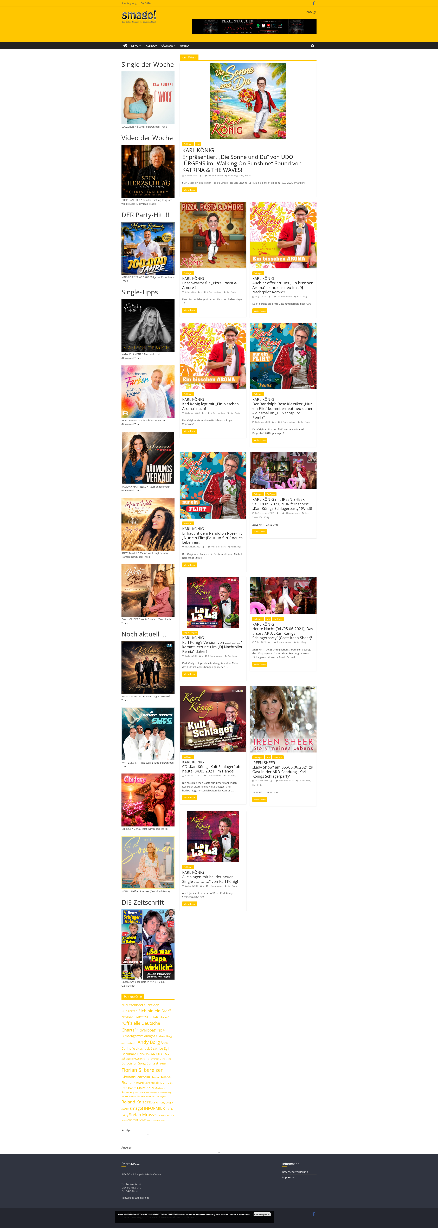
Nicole (148, 1096)
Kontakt (185, 45)
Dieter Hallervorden (149, 1058)
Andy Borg (149, 1042)
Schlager (188, 144)
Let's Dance (128, 1088)
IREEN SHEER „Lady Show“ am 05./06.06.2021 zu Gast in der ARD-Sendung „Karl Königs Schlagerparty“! (282, 769)
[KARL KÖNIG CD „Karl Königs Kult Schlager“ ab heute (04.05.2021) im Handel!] (213, 688)
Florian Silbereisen (142, 1070)
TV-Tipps (271, 494)
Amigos (149, 1036)
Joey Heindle (166, 1082)
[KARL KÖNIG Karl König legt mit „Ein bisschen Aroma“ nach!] (213, 325)
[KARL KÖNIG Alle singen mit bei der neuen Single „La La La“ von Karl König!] (213, 813)
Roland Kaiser (135, 1102)
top (197, 144)
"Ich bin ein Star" (155, 1011)
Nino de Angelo (159, 1096)
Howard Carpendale (146, 1083)
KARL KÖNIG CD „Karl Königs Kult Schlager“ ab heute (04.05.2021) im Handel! (211, 766)
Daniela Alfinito (155, 1054)
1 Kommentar (215, 885)
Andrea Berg (164, 1036)
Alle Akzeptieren (262, 1214)
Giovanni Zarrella (135, 1076)
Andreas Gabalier (129, 1043)
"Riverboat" (147, 1030)
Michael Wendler (128, 1096)
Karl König (233, 175)
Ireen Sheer (304, 780)
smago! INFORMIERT (148, 1108)
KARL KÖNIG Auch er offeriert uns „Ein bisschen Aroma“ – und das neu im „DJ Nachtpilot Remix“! (282, 285)
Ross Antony (157, 1102)
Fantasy (162, 1064)
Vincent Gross (137, 1120)
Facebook (151, 45)
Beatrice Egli (159, 1048)
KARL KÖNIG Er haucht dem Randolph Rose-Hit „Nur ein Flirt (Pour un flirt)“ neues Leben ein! (212, 535)
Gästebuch (168, 45)
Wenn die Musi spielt (156, 1120)
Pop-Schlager (190, 632)
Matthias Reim (142, 1092)
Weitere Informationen (240, 1214)
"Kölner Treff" (132, 1017)
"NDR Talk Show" (156, 1017)
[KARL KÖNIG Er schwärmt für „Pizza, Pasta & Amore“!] (213, 204)
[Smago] (125, 45)
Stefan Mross (141, 1114)
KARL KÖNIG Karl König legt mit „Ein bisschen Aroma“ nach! (210, 404)
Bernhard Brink (133, 1053)
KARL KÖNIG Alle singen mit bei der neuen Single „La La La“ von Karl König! (210, 877)
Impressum (288, 1177)
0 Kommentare (215, 175)
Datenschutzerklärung (295, 1171)
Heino (155, 1077)
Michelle (141, 1096)
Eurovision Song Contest (139, 1063)
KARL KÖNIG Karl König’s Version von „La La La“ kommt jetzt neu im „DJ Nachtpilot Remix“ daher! (212, 644)
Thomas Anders (162, 1115)
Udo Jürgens (245, 175)
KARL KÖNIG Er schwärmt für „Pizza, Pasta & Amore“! (209, 283)
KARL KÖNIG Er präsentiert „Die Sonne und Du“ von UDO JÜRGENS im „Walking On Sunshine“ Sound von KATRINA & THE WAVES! (242, 159)
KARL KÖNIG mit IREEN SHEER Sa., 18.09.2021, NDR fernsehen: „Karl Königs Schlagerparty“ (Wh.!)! (282, 504)
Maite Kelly (145, 1088)
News (134, 45)
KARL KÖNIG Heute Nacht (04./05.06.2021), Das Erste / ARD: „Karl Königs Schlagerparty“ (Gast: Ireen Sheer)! (282, 631)
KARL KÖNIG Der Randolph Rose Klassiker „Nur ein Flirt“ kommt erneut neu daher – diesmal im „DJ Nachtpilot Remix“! (282, 408)
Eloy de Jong (165, 1058)
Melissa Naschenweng (160, 1092)
